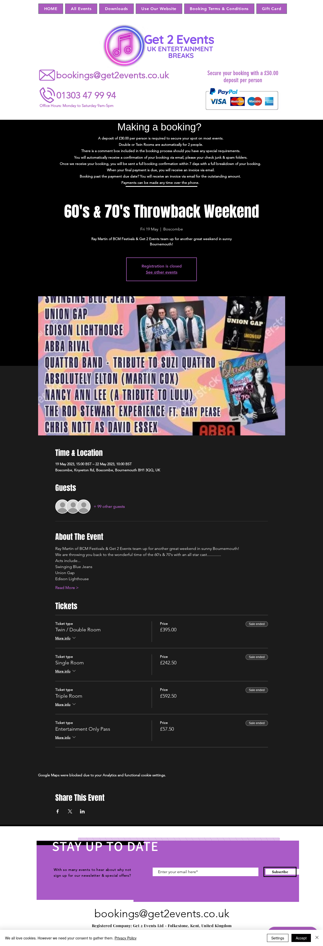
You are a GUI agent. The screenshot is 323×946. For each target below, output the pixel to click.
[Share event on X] (70, 811)
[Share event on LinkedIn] (82, 811)
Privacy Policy (126, 937)
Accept (301, 937)
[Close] (317, 938)
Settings (277, 937)
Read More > (67, 587)
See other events (161, 272)
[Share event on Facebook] (57, 811)
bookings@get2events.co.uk (112, 75)
